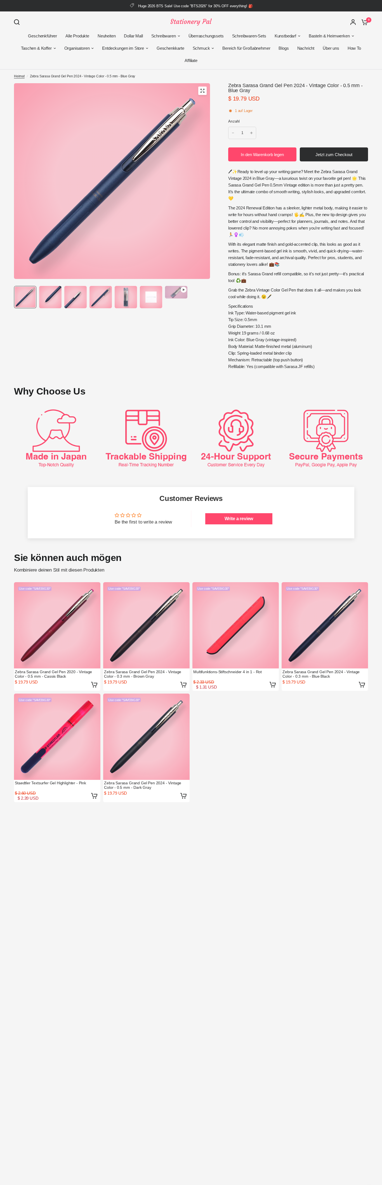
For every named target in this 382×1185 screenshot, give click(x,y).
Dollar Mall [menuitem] (133, 36)
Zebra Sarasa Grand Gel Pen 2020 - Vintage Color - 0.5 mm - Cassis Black (53, 674)
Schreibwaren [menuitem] (163, 36)
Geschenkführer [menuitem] (42, 36)
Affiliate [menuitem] (191, 60)
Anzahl (234, 121)
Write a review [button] (239, 518)
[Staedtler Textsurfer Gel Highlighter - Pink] (57, 737)
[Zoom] (202, 91)
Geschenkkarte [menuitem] (170, 48)
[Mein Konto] (353, 22)
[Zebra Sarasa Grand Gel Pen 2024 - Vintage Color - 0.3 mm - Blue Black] (325, 625)
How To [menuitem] (354, 48)
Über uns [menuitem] (331, 48)
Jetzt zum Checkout (333, 154)
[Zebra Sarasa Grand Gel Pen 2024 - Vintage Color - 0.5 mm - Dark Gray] (146, 737)
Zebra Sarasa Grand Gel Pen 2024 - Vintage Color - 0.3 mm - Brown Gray (142, 674)
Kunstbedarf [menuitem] (285, 36)
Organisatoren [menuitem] (77, 48)
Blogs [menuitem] (284, 48)
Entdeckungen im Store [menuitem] (123, 48)
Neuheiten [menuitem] (106, 36)
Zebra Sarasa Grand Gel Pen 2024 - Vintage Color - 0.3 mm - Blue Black (321, 674)
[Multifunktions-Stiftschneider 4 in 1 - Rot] (235, 625)
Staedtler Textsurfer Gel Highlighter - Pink (50, 783)
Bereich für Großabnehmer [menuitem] (246, 48)
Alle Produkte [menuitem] (77, 36)
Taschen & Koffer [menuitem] (36, 48)
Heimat (19, 76)
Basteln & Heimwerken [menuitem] (329, 36)
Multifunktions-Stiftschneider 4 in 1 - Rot (227, 672)
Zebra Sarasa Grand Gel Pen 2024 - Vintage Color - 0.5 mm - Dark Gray (142, 785)
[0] (363, 22)
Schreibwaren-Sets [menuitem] (249, 36)
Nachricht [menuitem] (305, 48)
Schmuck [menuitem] (201, 48)
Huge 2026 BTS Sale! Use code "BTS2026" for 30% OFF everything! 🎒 (195, 6)
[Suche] (18, 22)
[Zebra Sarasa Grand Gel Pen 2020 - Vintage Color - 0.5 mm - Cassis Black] (57, 625)
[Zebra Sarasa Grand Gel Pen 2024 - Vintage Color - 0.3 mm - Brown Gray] (146, 625)
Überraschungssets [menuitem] (206, 36)
